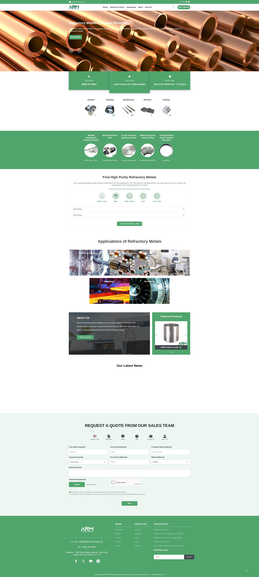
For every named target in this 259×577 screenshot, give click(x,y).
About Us (148, 7)
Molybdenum (119, 529)
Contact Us (138, 546)
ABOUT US (83, 318)
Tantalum (118, 533)
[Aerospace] (150, 303)
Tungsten (118, 537)
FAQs (136, 541)
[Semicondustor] (129, 275)
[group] (91, 112)
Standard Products (117, 7)
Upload (77, 484)
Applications (131, 7)
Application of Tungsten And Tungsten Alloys (168, 537)
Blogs (140, 7)
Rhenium (118, 546)
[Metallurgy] (109, 303)
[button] (79, 50)
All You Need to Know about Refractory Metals (168, 546)
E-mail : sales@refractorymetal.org (87, 542)
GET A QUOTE (183, 7)
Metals (105, 7)
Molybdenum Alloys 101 (161, 529)
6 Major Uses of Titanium (162, 541)
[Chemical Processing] (89, 275)
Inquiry (137, 537)
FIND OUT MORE (85, 337)
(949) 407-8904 (89, 84)
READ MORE (76, 37)
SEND (129, 503)
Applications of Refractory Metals (129, 241)
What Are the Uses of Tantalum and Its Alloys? (168, 533)
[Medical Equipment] (170, 275)
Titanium (118, 541)
